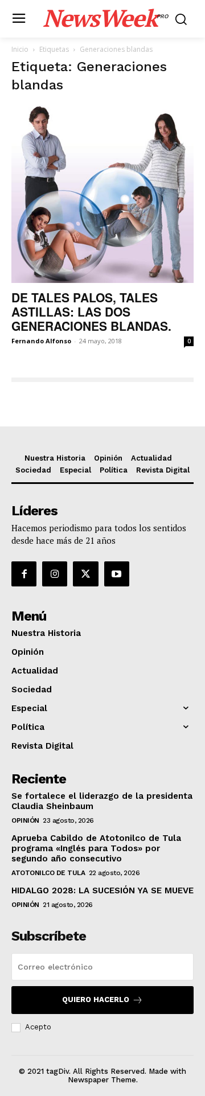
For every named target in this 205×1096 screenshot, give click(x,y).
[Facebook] (23, 573)
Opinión (25, 820)
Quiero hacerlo (95, 999)
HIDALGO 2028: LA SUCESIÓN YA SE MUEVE (102, 890)
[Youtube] (116, 573)
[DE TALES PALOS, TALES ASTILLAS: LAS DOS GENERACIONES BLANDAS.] (102, 194)
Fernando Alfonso (41, 340)
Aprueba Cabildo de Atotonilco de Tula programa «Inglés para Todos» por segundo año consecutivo (96, 848)
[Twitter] (85, 573)
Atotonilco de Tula (48, 873)
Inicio (19, 49)
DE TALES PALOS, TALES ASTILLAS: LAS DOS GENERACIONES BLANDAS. (91, 311)
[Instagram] (54, 573)
